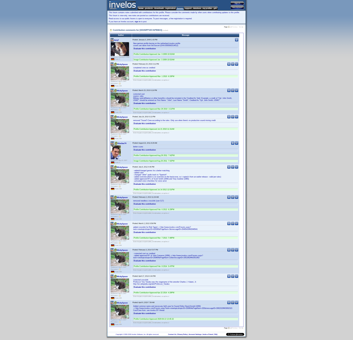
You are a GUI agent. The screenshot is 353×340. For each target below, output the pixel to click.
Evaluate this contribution (145, 49)
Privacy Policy (182, 334)
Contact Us (172, 334)
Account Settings (195, 334)
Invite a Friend (208, 334)
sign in (138, 22)
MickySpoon (122, 64)
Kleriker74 (122, 143)
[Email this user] (233, 65)
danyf (116, 40)
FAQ (215, 334)
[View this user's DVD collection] (236, 65)
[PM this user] (236, 41)
